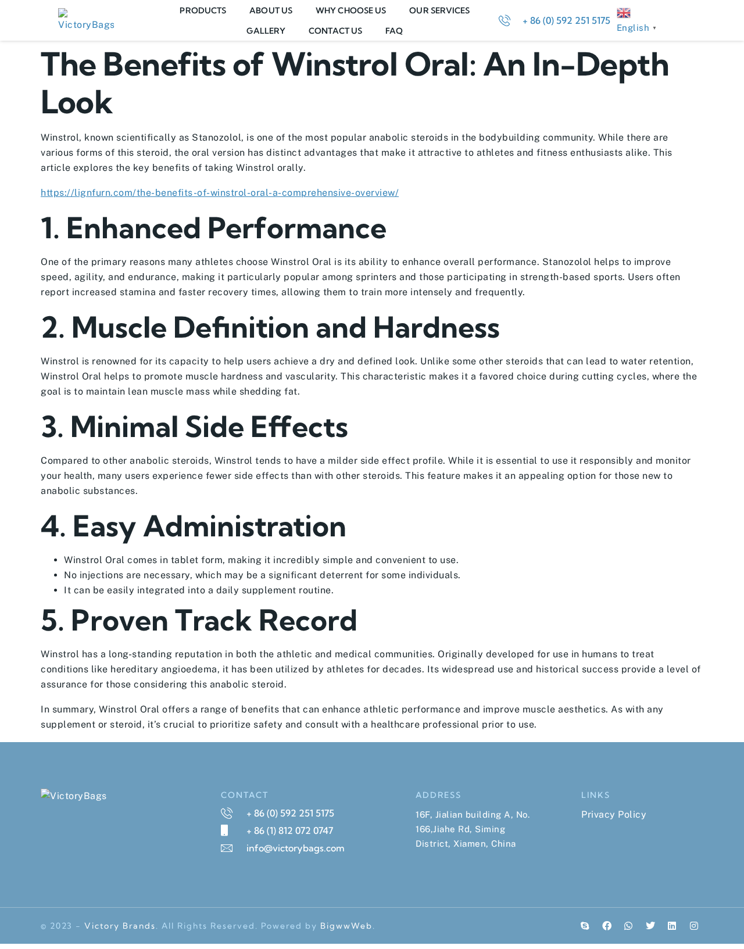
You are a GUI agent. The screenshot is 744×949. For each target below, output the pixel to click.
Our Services (439, 10)
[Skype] (585, 925)
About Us (270, 10)
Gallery (265, 31)
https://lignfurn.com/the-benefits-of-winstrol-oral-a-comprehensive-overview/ (220, 192)
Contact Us (335, 31)
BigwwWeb (346, 926)
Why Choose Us (351, 10)
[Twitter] (650, 925)
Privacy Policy (613, 814)
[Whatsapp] (629, 925)
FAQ (394, 31)
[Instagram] (694, 925)
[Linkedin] (672, 925)
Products (203, 10)
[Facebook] (607, 925)
